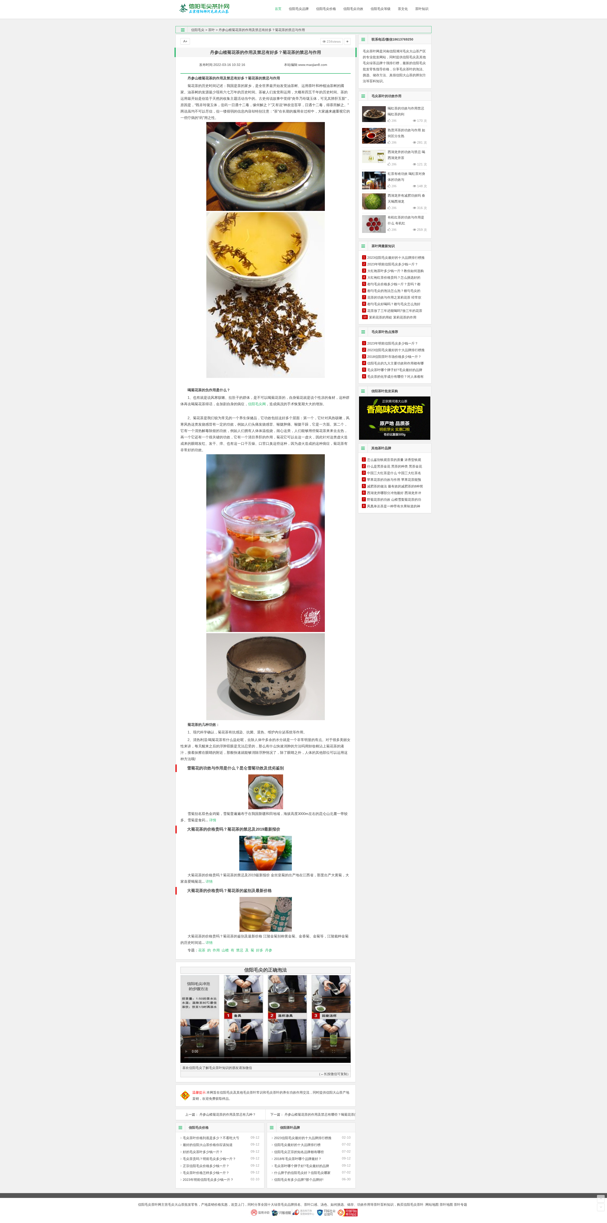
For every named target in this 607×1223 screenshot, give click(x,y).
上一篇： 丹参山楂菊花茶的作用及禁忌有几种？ (220, 1114)
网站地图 (432, 1204)
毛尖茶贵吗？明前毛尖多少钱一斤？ (209, 1159)
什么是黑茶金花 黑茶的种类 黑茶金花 (394, 466)
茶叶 (211, 30)
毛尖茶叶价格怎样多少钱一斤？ (206, 1173)
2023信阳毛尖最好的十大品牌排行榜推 (302, 1138)
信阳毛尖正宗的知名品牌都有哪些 (299, 1152)
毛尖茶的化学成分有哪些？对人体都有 (395, 376)
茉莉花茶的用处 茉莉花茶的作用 (392, 317)
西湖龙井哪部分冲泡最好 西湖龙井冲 (394, 493)
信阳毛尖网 (257, 404)
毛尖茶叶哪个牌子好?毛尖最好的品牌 (301, 1166)
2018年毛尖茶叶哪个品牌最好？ (298, 1159)
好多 (259, 950)
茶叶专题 (460, 1204)
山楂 (225, 950)
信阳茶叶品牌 (290, 1127)
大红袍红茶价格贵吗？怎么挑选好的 (393, 277)
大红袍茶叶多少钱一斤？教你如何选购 (395, 271)
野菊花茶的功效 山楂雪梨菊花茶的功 (394, 499)
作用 (216, 950)
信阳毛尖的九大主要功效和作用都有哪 (395, 363)
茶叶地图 (446, 1204)
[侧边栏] (347, 41)
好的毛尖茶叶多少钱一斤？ (203, 1152)
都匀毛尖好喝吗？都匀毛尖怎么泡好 (393, 304)
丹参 (268, 950)
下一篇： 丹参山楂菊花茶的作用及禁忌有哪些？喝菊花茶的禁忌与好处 (310, 1114)
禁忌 (239, 950)
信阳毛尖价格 (199, 1127)
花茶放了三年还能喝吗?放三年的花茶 (394, 311)
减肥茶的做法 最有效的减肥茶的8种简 (395, 486)
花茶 (201, 950)
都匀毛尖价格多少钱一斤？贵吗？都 (393, 284)
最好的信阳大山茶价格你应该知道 (208, 1145)
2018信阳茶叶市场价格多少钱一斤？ (394, 357)
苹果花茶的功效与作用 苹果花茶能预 (394, 480)
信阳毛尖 (197, 30)
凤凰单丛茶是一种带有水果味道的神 (393, 506)
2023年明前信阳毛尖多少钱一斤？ (208, 1180)
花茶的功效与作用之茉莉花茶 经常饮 (394, 297)
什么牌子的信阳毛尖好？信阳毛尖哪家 (302, 1173)
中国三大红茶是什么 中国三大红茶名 (394, 473)
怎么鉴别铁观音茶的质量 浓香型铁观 (394, 460)
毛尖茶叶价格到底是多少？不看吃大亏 (211, 1138)
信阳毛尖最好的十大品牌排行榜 (297, 1145)
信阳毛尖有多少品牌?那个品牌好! (298, 1180)
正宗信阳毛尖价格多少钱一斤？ (206, 1166)
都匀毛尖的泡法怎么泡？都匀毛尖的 (393, 291)
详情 (212, 820)
